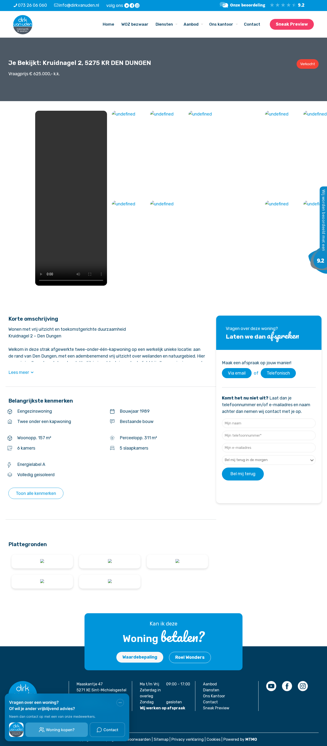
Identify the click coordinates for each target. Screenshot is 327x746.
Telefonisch (278, 373)
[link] (271, 686)
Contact (210, 702)
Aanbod (210, 684)
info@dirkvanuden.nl (79, 5)
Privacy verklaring (187, 739)
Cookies (213, 739)
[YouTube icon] (127, 6)
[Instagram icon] (137, 6)
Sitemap (161, 739)
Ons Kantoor (214, 696)
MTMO (251, 739)
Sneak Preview (292, 24)
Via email (237, 373)
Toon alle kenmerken (36, 493)
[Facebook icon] (132, 6)
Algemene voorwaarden (129, 739)
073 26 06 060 (32, 5)
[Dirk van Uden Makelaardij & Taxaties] (317, 272)
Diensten (211, 690)
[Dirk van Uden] (22, 24)
